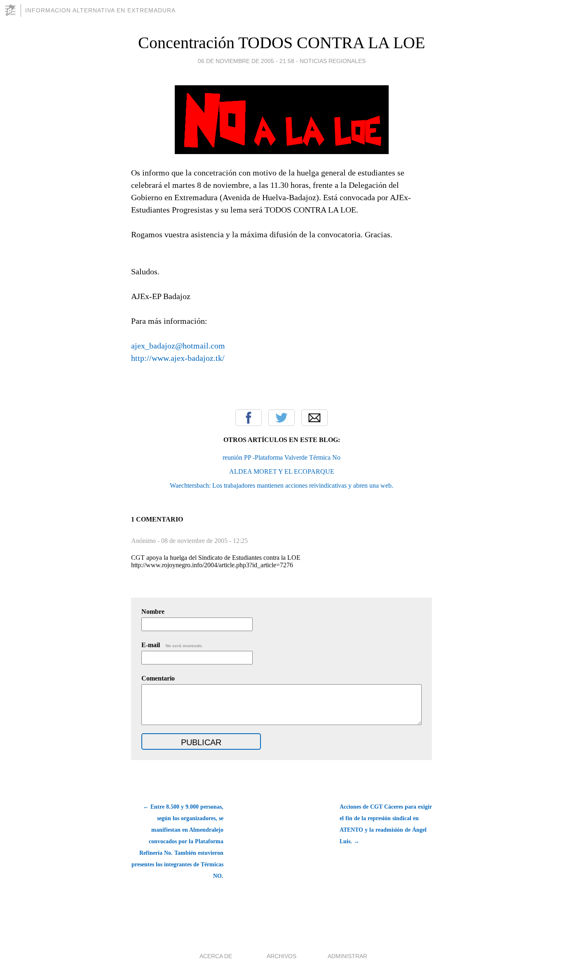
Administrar (347, 956)
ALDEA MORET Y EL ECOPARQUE (281, 471)
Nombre (152, 611)
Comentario (158, 678)
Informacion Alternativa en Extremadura (100, 10)
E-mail (172, 644)
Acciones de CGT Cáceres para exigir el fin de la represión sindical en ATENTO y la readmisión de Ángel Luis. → (386, 824)
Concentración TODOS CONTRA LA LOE (281, 42)
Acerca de (215, 956)
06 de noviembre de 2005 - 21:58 (246, 61)
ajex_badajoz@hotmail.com (178, 345)
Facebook (248, 417)
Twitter (281, 417)
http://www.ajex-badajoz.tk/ (178, 358)
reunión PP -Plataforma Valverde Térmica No (281, 457)
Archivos (281, 956)
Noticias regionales (333, 61)
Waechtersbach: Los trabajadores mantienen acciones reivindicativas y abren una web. (281, 485)
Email (314, 417)
